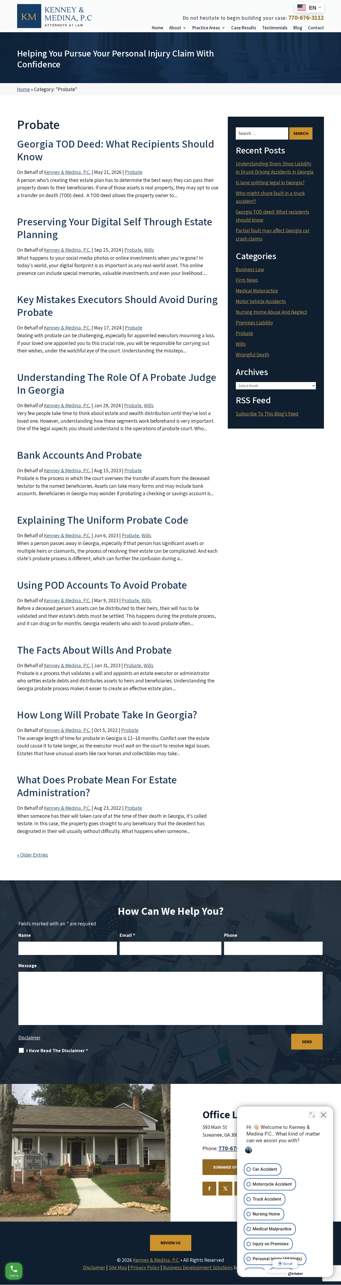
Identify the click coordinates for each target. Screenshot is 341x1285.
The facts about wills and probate (94, 650)
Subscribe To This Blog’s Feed (267, 413)
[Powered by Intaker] (296, 1273)
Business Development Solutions (198, 1267)
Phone (230, 935)
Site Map (118, 1267)
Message (27, 965)
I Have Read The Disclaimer (57, 1050)
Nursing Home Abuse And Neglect (271, 312)
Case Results (243, 28)
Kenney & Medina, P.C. (67, 172)
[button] (335, 1246)
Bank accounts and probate (79, 455)
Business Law (250, 269)
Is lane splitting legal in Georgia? (270, 182)
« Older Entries (32, 855)
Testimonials (274, 28)
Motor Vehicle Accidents (261, 301)
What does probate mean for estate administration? (97, 785)
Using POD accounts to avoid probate (102, 585)
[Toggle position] (312, 1115)
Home (157, 28)
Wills (149, 250)
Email (127, 935)
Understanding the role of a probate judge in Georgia (116, 383)
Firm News (247, 280)
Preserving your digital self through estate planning (114, 227)
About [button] (175, 28)
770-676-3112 (306, 17)
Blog (297, 28)
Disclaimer (29, 1037)
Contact (316, 28)
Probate (133, 172)
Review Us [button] (171, 1243)
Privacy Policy (145, 1267)
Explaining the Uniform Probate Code (102, 520)
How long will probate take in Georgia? (107, 714)
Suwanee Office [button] (229, 1167)
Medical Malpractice (257, 290)
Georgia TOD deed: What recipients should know (115, 150)
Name (24, 935)
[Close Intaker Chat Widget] (323, 1115)
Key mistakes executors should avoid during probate (117, 305)
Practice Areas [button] (206, 28)
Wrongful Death (252, 354)
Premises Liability (254, 322)
